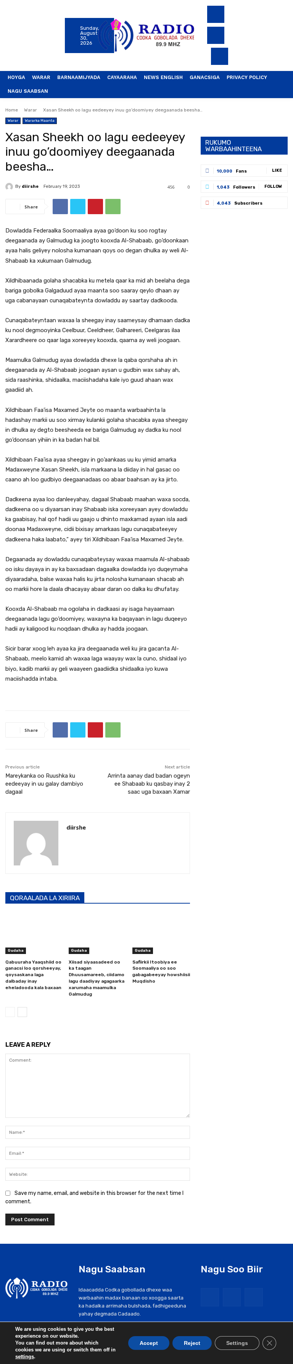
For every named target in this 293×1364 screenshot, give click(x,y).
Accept (149, 1343)
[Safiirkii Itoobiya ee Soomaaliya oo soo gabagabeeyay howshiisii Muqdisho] (161, 934)
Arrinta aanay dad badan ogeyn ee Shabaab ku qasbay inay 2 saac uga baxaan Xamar (149, 783)
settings (24, 1356)
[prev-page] (10, 1012)
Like (277, 170)
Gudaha (16, 950)
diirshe (30, 186)
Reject (192, 1343)
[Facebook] (215, 14)
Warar (30, 110)
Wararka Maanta (40, 120)
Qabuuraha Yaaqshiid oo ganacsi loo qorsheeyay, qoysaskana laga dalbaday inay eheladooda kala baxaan (33, 974)
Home (11, 110)
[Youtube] (219, 56)
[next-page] (22, 1012)
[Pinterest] (95, 206)
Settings (237, 1343)
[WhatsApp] (113, 206)
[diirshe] (10, 186)
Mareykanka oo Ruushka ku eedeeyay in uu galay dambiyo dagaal (44, 783)
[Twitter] (215, 35)
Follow (273, 186)
